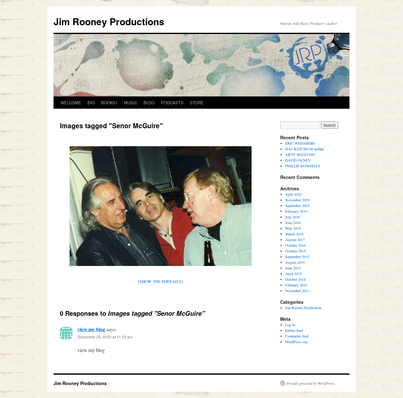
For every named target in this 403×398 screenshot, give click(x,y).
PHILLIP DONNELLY (303, 165)
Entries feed (294, 330)
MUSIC (130, 103)
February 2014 (296, 284)
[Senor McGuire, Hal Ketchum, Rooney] (160, 206)
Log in (290, 324)
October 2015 (295, 250)
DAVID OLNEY (298, 160)
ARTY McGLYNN (300, 154)
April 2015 (293, 273)
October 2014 (295, 279)
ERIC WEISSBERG (300, 143)
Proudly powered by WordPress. (311, 383)
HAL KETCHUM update (304, 148)
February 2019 (296, 211)
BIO (91, 103)
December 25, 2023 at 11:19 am (105, 336)
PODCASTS (172, 103)
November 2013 (297, 290)
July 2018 (292, 216)
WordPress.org (296, 341)
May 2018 (293, 228)
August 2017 (295, 239)
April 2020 (293, 194)
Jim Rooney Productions (109, 21)
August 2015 (295, 262)
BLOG (149, 103)
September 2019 (297, 205)
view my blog (91, 329)
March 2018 (294, 233)
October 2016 (295, 245)
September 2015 (297, 256)
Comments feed (297, 335)
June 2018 (293, 222)
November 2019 (297, 199)
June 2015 (293, 267)
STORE (197, 103)
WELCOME (70, 103)
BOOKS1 (109, 103)
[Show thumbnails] (160, 281)
